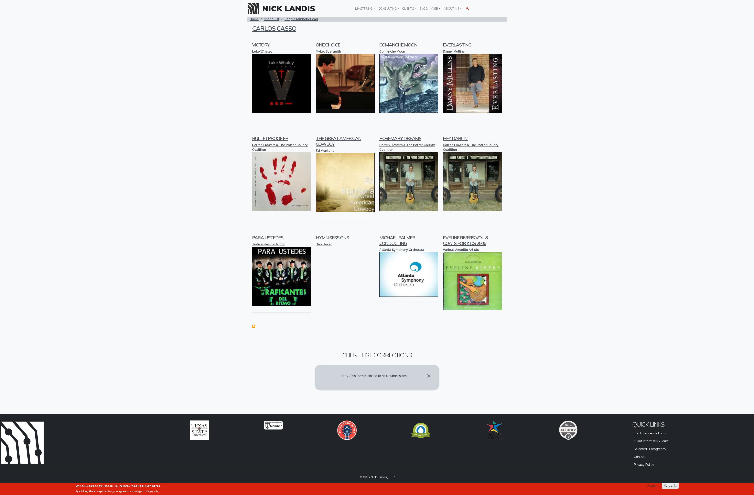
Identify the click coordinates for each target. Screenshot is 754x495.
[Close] (429, 375)
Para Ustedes (267, 237)
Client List (271, 19)
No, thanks (670, 485)
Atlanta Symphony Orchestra (401, 250)
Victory (261, 45)
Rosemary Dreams (400, 138)
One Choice (328, 45)
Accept (651, 485)
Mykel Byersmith (328, 51)
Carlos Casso (274, 28)
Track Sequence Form (650, 433)
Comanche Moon (398, 45)
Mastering (363, 8)
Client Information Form (651, 441)
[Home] (254, 8)
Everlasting (457, 45)
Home (254, 19)
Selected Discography (650, 449)
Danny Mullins (453, 51)
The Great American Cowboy (338, 141)
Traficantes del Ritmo (268, 244)
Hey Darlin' (455, 138)
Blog (424, 8)
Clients (408, 8)
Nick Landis (288, 8)
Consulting (387, 8)
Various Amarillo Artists (461, 250)
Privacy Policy (644, 465)
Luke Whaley (262, 51)
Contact (640, 457)
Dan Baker (324, 244)
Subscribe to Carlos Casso (253, 326)
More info (152, 491)
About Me (451, 8)
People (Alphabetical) (301, 19)
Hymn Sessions (332, 237)
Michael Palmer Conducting (397, 240)
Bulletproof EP (270, 138)
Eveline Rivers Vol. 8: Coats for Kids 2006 (465, 240)
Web (434, 8)
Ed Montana (325, 151)
